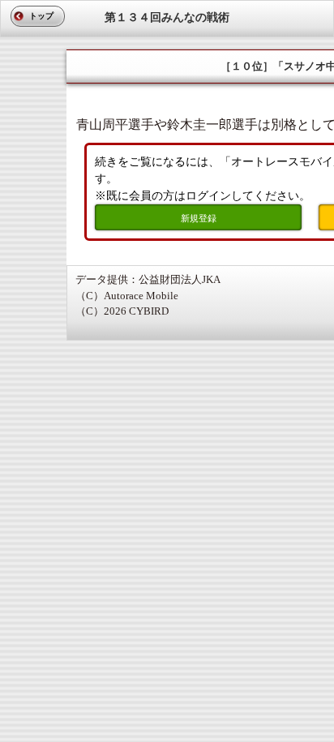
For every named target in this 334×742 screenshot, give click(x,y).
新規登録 (198, 218)
